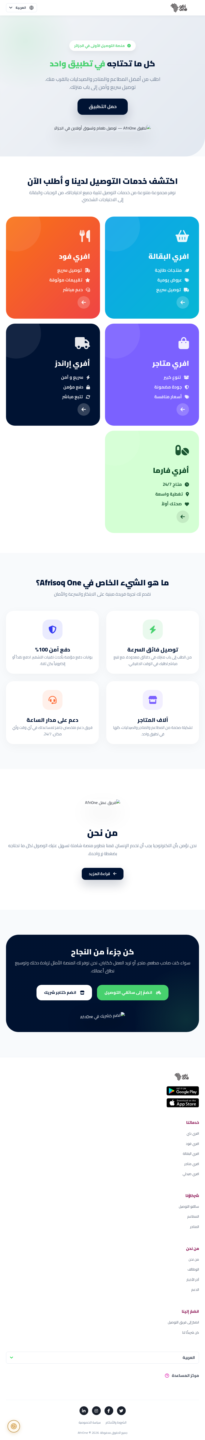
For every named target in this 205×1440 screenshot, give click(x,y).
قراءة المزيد (100, 873)
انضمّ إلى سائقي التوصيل (128, 992)
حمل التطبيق (102, 106)
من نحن (193, 1259)
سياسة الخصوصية (90, 1422)
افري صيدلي (190, 1174)
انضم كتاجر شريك (60, 992)
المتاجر (194, 1226)
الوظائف (193, 1269)
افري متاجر (191, 1164)
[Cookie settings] (14, 1426)
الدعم (195, 1289)
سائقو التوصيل (189, 1206)
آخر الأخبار (192, 1279)
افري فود (192, 1143)
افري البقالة (191, 1153)
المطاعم (193, 1216)
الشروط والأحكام (116, 1422)
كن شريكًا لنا (190, 1332)
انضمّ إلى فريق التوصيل (183, 1322)
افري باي (192, 1133)
